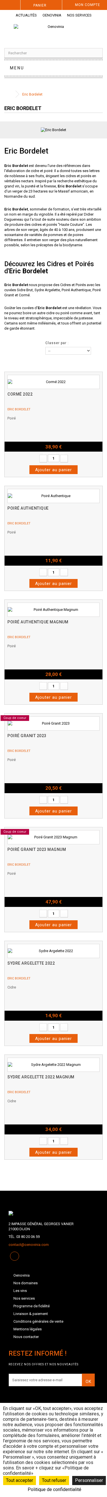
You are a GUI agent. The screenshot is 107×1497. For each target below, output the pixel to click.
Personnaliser (89, 1480)
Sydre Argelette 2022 (31, 963)
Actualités (26, 15)
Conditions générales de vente (38, 1321)
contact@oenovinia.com (29, 1244)
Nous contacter (26, 1337)
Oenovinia (52, 15)
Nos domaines (25, 1283)
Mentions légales (27, 1329)
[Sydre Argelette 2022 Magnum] (53, 1064)
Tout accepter (19, 1480)
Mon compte (87, 5)
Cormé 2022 (20, 394)
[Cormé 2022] (53, 381)
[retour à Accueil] (10, 94)
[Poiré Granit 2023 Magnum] (53, 837)
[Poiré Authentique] (53, 496)
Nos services (79, 15)
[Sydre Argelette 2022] (53, 951)
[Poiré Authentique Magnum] (53, 609)
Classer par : (57, 343)
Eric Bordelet (19, 409)
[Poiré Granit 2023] (53, 723)
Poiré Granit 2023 (27, 735)
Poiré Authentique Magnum (37, 622)
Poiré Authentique (76, 290)
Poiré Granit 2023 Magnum (36, 849)
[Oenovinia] (54, 32)
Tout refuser (54, 1480)
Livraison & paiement (30, 1314)
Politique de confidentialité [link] (54, 1489)
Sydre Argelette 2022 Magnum (40, 1077)
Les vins (20, 1291)
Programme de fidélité (31, 1306)
